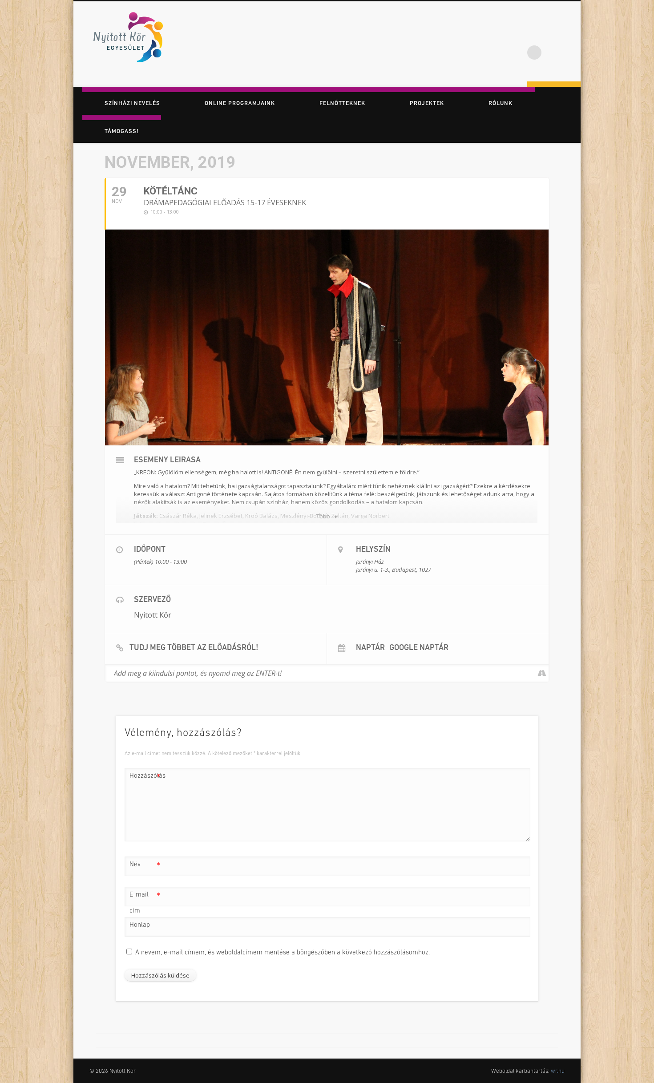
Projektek (427, 103)
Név (144, 867)
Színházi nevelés (132, 103)
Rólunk (500, 103)
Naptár (370, 648)
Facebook (534, 35)
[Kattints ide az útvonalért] (542, 673)
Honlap (139, 925)
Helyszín (373, 550)
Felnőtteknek (342, 103)
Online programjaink (240, 103)
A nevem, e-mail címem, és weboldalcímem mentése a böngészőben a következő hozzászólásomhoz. (282, 953)
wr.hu (558, 1071)
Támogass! (122, 131)
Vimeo (571, 35)
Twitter (552, 35)
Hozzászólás (145, 778)
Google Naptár (418, 648)
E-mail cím (144, 903)
